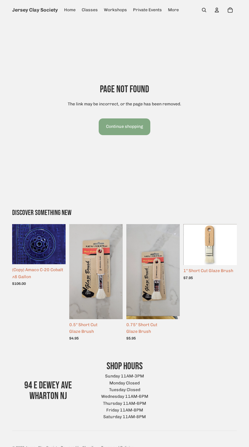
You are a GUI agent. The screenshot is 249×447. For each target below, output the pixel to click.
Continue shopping (124, 126)
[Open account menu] (216, 10)
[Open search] (204, 10)
